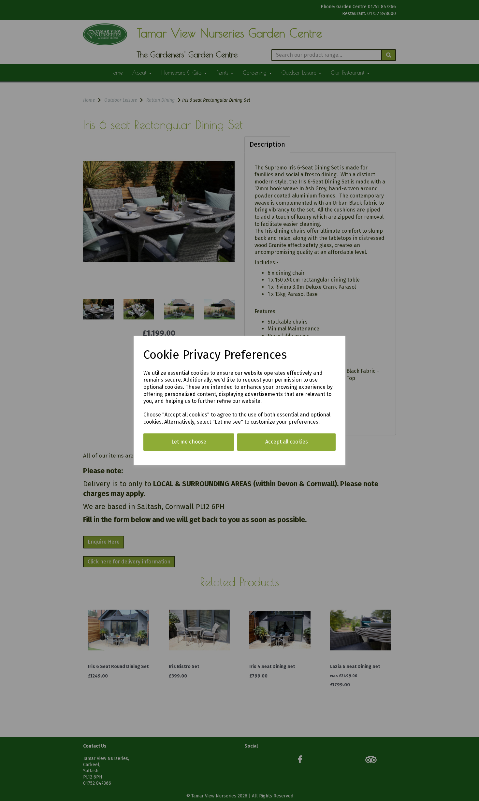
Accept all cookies (286, 442)
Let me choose (188, 442)
